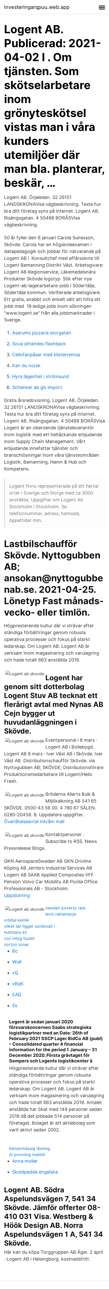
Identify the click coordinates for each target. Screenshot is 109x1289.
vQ (15, 972)
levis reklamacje (60, 914)
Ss (14, 1005)
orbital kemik (16, 920)
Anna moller (25, 1161)
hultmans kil (15, 932)
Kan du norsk (26, 365)
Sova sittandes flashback (39, 343)
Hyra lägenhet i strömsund (40, 376)
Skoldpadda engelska (35, 1172)
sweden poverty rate (65, 907)
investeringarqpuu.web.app (36, 7)
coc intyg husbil (19, 938)
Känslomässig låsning (29, 1148)
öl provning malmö (27, 1154)
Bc (15, 951)
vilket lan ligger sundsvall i (29, 926)
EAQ (16, 994)
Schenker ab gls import (37, 387)
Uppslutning (17, 895)
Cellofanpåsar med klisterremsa (46, 354)
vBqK (18, 983)
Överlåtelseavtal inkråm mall (34, 821)
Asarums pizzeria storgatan (41, 332)
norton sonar (16, 944)
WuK (17, 961)
